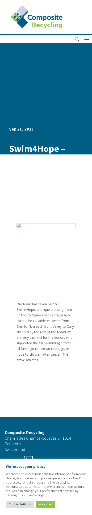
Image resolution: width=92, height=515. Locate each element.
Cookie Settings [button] (20, 504)
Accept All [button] (45, 504)
